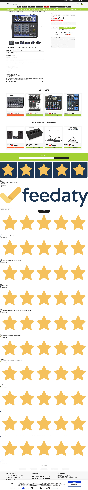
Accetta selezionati (74, 484)
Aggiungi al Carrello (67, 27)
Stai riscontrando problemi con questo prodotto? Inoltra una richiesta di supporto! (63, 46)
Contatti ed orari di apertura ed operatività (61, 41)
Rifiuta (74, 486)
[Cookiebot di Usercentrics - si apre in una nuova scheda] (12, 488)
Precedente (44, 210)
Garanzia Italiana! (56, 37)
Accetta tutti (74, 482)
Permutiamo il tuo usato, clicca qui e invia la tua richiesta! (64, 39)
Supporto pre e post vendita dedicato (60, 44)
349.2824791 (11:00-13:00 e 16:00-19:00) (15, 477)
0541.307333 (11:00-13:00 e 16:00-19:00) (15, 475)
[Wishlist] (74, 4)
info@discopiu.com (11, 479)
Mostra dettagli (54, 488)
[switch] (32, 488)
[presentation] (8, 26)
